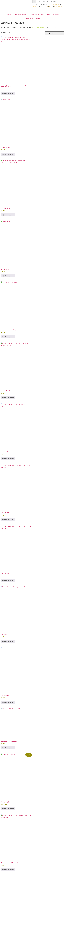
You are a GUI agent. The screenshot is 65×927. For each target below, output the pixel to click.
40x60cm (56, 4)
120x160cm (44, 6)
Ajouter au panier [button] (8, 93)
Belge (51, 6)
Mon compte (29, 18)
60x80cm (35, 6)
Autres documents (53, 15)
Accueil (8, 15)
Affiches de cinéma (20, 15)
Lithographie (58, 6)
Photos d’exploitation (37, 15)
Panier (38, 18)
